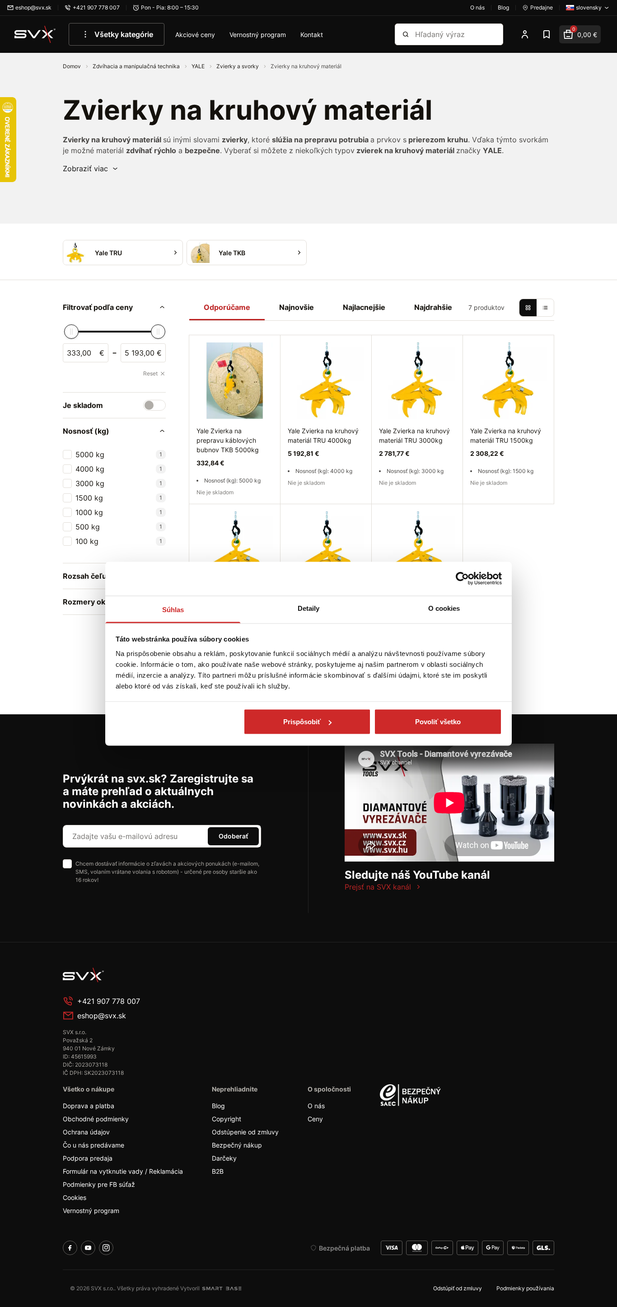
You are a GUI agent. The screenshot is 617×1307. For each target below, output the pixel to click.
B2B (218, 1171)
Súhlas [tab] (173, 609)
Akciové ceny (195, 34)
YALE (199, 66)
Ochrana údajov (86, 1132)
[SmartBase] (221, 1288)
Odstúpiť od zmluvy (457, 1288)
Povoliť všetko (438, 722)
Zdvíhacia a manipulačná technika (137, 66)
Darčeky (224, 1158)
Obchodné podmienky (96, 1119)
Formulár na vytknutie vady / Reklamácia (123, 1171)
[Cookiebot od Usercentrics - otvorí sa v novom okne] (462, 579)
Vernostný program (257, 34)
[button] (91, 168)
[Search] (405, 34)
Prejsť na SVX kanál (378, 886)
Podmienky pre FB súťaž (99, 1184)
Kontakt (311, 34)
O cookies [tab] (444, 608)
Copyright (226, 1119)
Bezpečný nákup (237, 1145)
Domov (72, 66)
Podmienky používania (525, 1288)
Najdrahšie (433, 307)
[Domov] (35, 34)
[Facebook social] (70, 1248)
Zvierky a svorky (238, 66)
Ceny (315, 1119)
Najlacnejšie (364, 307)
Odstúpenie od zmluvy (245, 1132)
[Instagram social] (106, 1248)
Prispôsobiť (302, 722)
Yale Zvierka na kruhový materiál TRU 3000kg (414, 435)
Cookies (74, 1197)
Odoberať (233, 836)
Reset (150, 373)
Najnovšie (296, 307)
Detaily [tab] (309, 608)
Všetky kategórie (123, 34)
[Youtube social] (88, 1248)
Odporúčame (227, 307)
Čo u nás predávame (93, 1145)
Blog (218, 1106)
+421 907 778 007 (108, 1001)
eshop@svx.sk (101, 1015)
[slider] (71, 331)
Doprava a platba (88, 1106)
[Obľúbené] (547, 34)
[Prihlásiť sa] (525, 34)
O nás (316, 1106)
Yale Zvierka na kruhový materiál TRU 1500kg (505, 435)
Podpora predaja (87, 1158)
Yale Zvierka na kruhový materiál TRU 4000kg (323, 435)
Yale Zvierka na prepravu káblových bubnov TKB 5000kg (227, 440)
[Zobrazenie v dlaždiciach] (528, 307)
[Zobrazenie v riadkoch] (545, 307)
